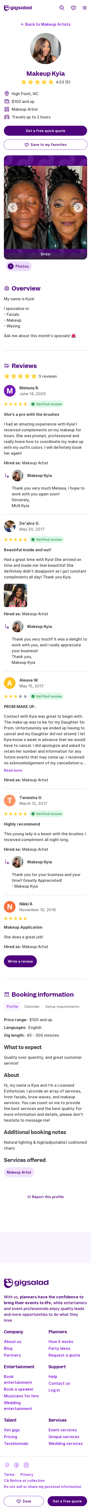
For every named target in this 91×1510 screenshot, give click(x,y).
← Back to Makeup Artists (46, 24)
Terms (9, 1474)
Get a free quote (67, 1501)
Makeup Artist (25, 109)
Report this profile (48, 1197)
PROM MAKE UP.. (20, 706)
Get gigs (12, 1429)
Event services (63, 1429)
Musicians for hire (21, 1395)
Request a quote (64, 1355)
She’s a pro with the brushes (31, 414)
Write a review (20, 961)
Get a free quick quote (45, 131)
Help (53, 1376)
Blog (8, 1348)
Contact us (59, 1383)
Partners (12, 1355)
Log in (54, 1390)
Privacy (26, 1474)
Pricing (10, 1436)
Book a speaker (19, 1389)
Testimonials (16, 1443)
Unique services (64, 1436)
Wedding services (66, 1443)
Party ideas (59, 1348)
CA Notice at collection (24, 1480)
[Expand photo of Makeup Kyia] (45, 48)
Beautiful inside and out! (27, 549)
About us (12, 1341)
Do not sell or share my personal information (42, 1487)
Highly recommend (22, 824)
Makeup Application (23, 927)
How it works (61, 1341)
